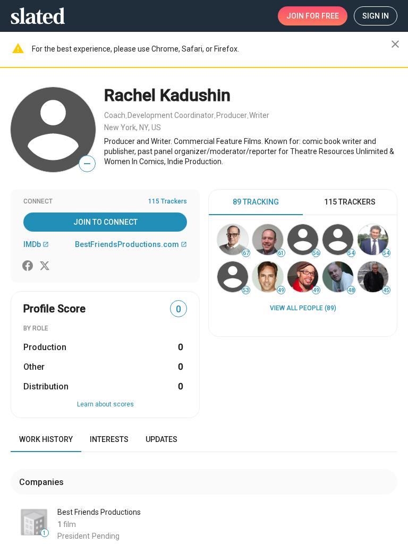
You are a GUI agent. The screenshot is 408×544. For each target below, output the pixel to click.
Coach (114, 115)
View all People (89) (303, 308)
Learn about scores (105, 404)
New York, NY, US (132, 127)
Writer (259, 115)
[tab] (256, 202)
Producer (231, 115)
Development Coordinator (171, 115)
